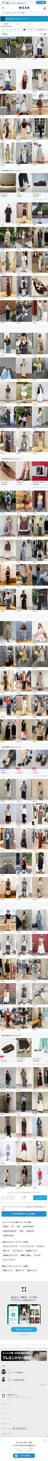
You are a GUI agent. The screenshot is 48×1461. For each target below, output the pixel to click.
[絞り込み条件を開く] (3, 29)
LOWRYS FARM (8, 1235)
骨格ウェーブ (20, 1270)
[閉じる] (45, 1440)
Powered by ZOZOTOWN (40, 199)
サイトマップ (6, 1413)
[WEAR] (24, 8)
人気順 (44, 34)
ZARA (21, 1231)
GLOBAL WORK (28, 1226)
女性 (30, 24)
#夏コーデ (6, 1251)
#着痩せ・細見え (26, 1255)
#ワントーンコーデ (9, 1260)
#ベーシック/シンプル (27, 1246)
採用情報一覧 (43, 1384)
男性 (18, 24)
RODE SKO (30, 1231)
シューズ (9, 1345)
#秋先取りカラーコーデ (10, 1255)
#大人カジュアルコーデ (10, 1246)
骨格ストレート (8, 1270)
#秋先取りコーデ (31, 1251)
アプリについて (24, 1334)
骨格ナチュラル (32, 1270)
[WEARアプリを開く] (45, 8)
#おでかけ (40, 1246)
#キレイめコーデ (18, 1251)
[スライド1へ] (23, 1362)
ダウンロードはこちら (24, 1329)
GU (12, 1226)
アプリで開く (41, 2)
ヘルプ (4, 1408)
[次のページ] (40, 1197)
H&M (18, 1226)
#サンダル (37, 1255)
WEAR (2, 1345)
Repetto (5, 1226)
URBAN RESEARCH (9, 1231)
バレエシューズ (18, 1345)
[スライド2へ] (24, 1362)
